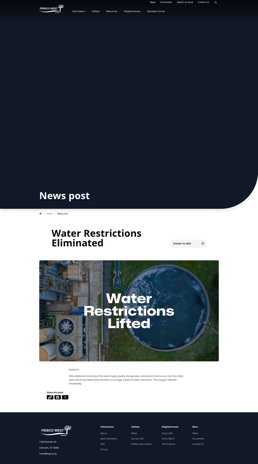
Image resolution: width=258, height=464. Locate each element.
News (153, 2)
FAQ (103, 444)
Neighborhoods (132, 11)
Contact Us (203, 2)
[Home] (40, 213)
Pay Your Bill (137, 438)
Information (78, 11)
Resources (111, 11)
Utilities (95, 11)
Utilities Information (141, 444)
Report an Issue (185, 2)
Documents (166, 2)
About (104, 433)
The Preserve (168, 444)
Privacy (104, 449)
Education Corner (156, 11)
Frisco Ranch (168, 438)
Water (134, 433)
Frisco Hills (167, 433)
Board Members (109, 438)
